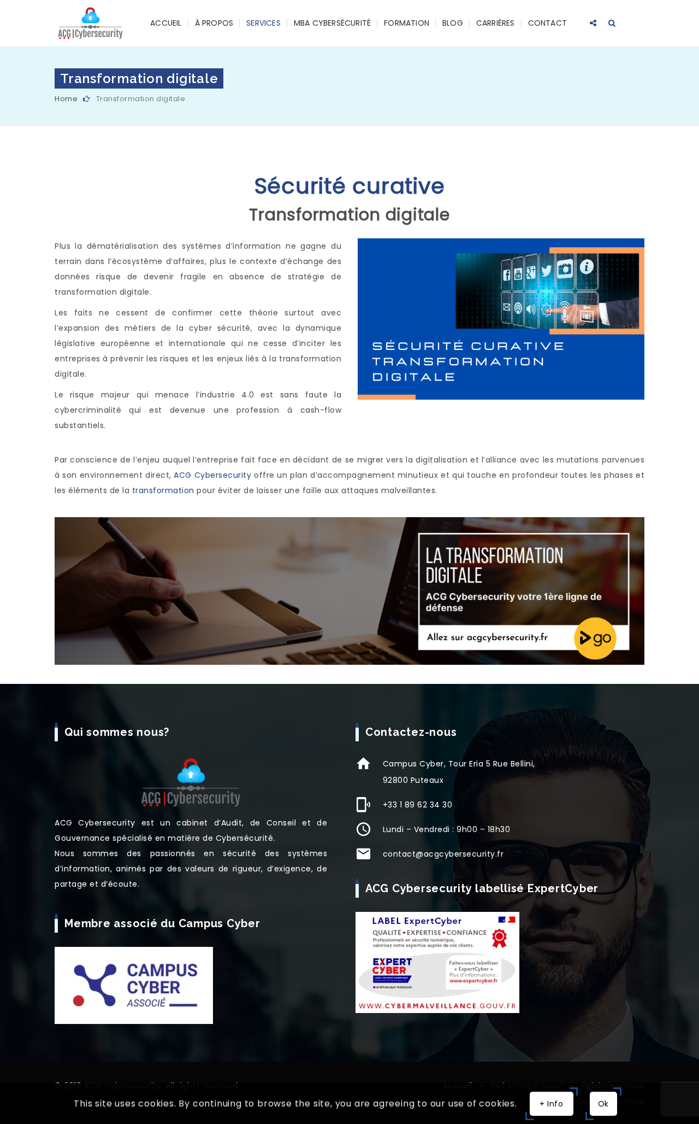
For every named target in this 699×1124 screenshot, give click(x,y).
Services (263, 22)
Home (66, 98)
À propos (214, 22)
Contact (547, 22)
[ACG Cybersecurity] (90, 23)
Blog (452, 22)
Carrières (495, 22)
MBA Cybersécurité (332, 22)
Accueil (165, 22)
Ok (603, 1103)
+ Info (552, 1103)
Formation (406, 22)
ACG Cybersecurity (212, 475)
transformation (163, 490)
